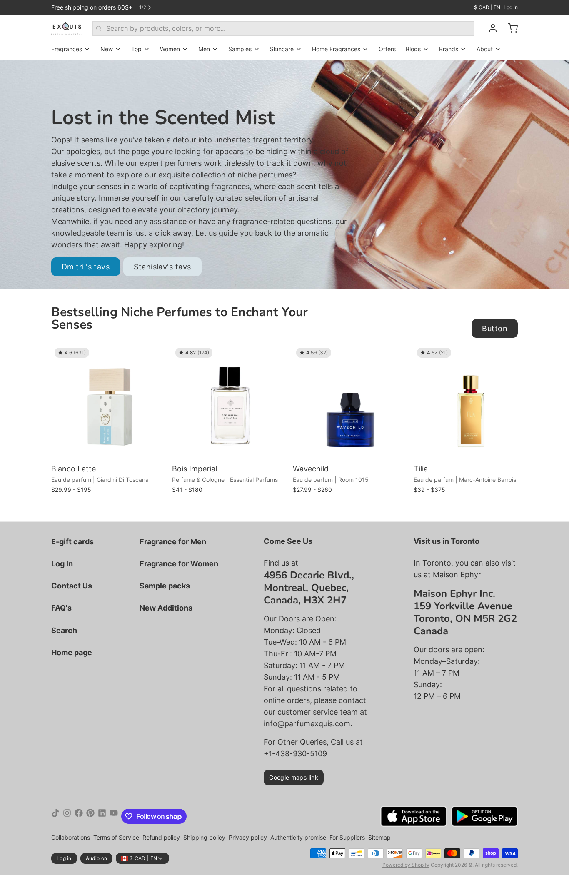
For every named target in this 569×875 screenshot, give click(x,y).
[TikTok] (55, 816)
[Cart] (509, 28)
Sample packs (165, 585)
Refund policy (161, 837)
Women (170, 48)
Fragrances (66, 48)
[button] (109, 449)
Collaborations (70, 837)
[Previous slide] (482, 357)
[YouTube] (114, 816)
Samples (240, 48)
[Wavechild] (351, 402)
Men (204, 48)
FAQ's (61, 607)
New (106, 48)
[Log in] (489, 28)
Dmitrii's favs (86, 266)
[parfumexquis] (66, 28)
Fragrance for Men (173, 541)
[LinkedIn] (102, 816)
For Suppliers (347, 837)
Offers (387, 48)
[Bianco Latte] (109, 402)
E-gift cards (72, 541)
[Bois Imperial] (230, 402)
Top (136, 48)
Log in (511, 7)
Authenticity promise (298, 837)
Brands (448, 48)
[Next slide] (508, 357)
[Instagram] (67, 816)
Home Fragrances (336, 48)
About (485, 48)
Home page (71, 652)
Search (64, 630)
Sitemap (379, 837)
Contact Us (71, 585)
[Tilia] (472, 402)
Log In (62, 563)
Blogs (413, 48)
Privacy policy (248, 837)
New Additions (166, 607)
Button (494, 328)
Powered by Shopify (405, 865)
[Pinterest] (90, 816)
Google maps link (293, 777)
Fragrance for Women (179, 563)
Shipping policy (204, 837)
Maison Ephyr (457, 574)
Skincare (282, 48)
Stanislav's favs (162, 266)
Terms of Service (116, 837)
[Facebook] (79, 816)
